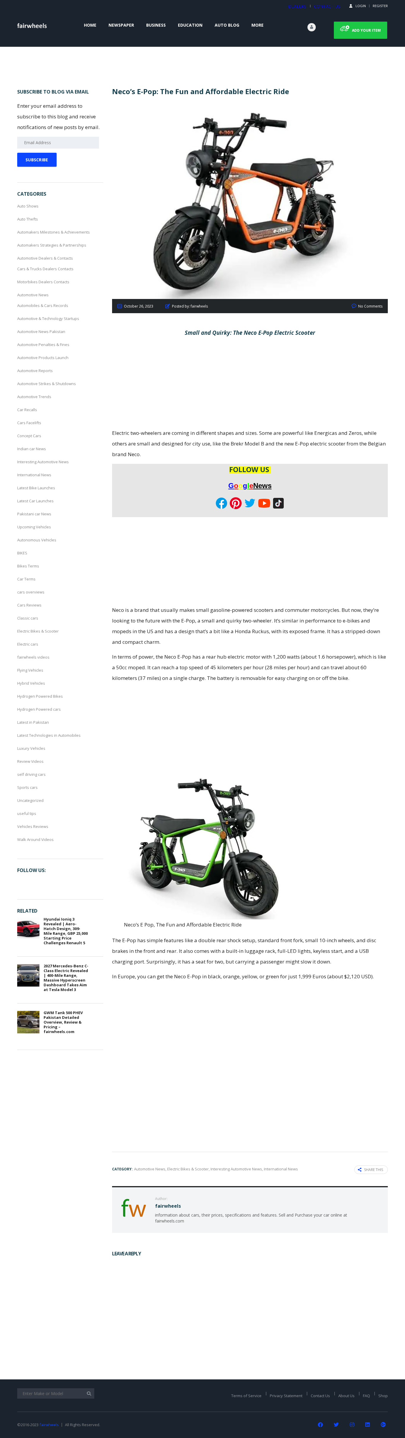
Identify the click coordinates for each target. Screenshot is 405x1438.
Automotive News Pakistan (41, 331)
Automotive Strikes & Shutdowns (46, 383)
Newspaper (121, 25)
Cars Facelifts (29, 422)
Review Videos (30, 761)
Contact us (327, 6)
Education (190, 25)
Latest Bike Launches (36, 487)
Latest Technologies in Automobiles (49, 735)
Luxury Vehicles (31, 748)
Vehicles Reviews (32, 826)
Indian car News (31, 448)
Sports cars (27, 787)
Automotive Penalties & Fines (43, 344)
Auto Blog (227, 25)
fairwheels (49, 1424)
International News (34, 474)
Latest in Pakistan (33, 722)
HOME (90, 25)
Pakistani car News (34, 514)
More (257, 25)
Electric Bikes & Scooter (38, 631)
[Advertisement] (250, 383)
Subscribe (36, 160)
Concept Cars (29, 435)
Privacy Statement (286, 1395)
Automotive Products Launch (42, 357)
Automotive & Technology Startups (48, 318)
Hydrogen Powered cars (39, 709)
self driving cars (31, 774)
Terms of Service (246, 1395)
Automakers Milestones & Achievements (53, 232)
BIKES (22, 553)
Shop (383, 1395)
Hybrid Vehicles (31, 683)
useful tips (26, 813)
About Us (346, 1395)
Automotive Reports (35, 370)
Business (156, 25)
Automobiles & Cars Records (42, 305)
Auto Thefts (27, 219)
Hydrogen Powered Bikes (40, 696)
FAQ (366, 1395)
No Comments (370, 306)
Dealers (297, 6)
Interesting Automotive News (43, 461)
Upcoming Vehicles (34, 527)
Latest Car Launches (35, 501)
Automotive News (33, 294)
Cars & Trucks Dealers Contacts (45, 268)
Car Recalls (27, 409)
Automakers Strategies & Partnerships (51, 245)
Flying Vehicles (30, 670)
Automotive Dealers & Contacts (45, 258)
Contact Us (320, 1395)
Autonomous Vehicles (36, 540)
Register (380, 6)
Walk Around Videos (35, 839)
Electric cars (27, 644)
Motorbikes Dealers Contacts (43, 281)
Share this (373, 1169)
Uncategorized (30, 800)
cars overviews (30, 592)
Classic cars (27, 618)
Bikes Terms (28, 566)
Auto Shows (28, 206)
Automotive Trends (34, 396)
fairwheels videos (33, 657)
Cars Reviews (29, 605)
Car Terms (26, 579)
